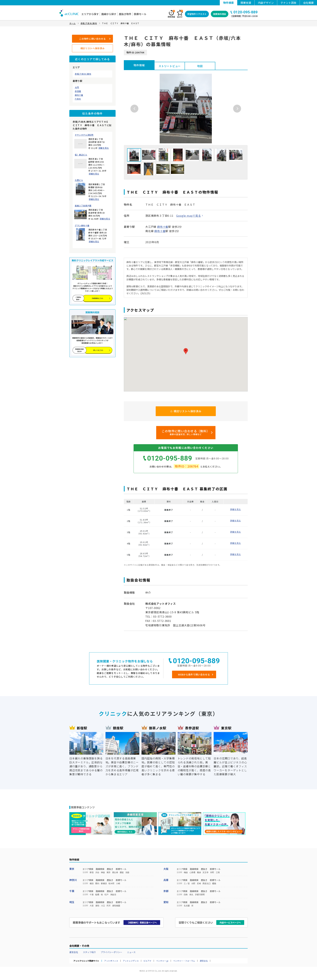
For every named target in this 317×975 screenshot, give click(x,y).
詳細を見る (104, 147)
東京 (71, 869)
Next (237, 109)
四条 (186, 894)
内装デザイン (266, 3)
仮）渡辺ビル (81, 155)
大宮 (92, 906)
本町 (212, 872)
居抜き (110, 869)
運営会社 (73, 952)
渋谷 (97, 872)
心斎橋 (192, 872)
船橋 (97, 894)
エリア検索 (88, 869)
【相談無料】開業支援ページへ (142, 922)
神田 (103, 872)
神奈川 (73, 880)
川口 (103, 906)
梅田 (186, 872)
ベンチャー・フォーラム (184, 961)
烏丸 (191, 894)
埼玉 (71, 902)
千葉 (71, 891)
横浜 (92, 883)
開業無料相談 (219, 14)
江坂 (218, 872)
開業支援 (246, 3)
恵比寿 (115, 872)
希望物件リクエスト (197, 14)
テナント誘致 (288, 3)
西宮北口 (207, 883)
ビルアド (147, 961)
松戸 (106, 894)
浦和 (97, 906)
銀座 (122, 872)
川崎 (118, 883)
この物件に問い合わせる (92, 38)
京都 (165, 891)
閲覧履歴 (171, 14)
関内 (97, 883)
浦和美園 (116, 906)
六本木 (78, 99)
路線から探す (108, 14)
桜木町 (111, 883)
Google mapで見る (188, 216)
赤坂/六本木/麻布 (83, 74)
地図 (200, 66)
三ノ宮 (187, 883)
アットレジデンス (131, 961)
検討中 (179, 14)
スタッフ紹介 (89, 952)
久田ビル (79, 180)
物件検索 (228, 3)
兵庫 (165, 880)
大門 (77, 87)
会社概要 (308, 3)
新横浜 (104, 883)
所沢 (108, 906)
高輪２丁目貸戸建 (83, 206)
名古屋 (187, 906)
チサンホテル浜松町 (84, 135)
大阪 (165, 869)
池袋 (127, 872)
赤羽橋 (78, 91)
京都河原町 (200, 894)
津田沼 (113, 894)
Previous (134, 109)
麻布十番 (79, 95)
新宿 (92, 872)
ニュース (131, 952)
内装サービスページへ (230, 922)
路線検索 (100, 869)
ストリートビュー (169, 66)
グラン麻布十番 (82, 225)
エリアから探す (90, 14)
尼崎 (199, 883)
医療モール (140, 14)
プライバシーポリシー (111, 952)
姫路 (214, 883)
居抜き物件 (125, 14)
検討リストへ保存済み (92, 48)
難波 (199, 872)
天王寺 (206, 872)
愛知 (165, 902)
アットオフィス (111, 961)
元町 (193, 883)
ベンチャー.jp (162, 961)
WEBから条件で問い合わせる (194, 674)
